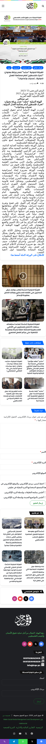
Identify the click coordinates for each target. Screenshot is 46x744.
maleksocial (23, 723)
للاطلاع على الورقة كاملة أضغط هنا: (27, 255)
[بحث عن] (43, 7)
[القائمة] (3, 7)
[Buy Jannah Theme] (23, 18)
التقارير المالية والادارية (25, 727)
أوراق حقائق (38, 68)
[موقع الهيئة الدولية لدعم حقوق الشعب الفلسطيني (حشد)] (31, 6)
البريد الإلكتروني (39, 462)
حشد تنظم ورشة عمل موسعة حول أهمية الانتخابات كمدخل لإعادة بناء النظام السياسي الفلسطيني (12, 396)
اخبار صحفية (26, 68)
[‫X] (25, 598)
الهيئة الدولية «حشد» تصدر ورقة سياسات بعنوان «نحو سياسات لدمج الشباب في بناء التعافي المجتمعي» (13, 366)
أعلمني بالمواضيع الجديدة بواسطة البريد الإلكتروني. (23, 497)
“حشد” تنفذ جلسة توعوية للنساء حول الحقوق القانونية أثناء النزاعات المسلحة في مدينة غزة (35, 396)
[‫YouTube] (20, 598)
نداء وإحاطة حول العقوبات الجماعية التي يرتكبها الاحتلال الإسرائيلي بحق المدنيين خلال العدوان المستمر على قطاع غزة (34, 573)
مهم (9, 68)
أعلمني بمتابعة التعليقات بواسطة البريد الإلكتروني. (24, 492)
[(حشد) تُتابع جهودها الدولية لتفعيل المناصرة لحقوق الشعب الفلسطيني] (34, 523)
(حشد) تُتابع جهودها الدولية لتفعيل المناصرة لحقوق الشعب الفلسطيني (34, 535)
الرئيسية (16, 68)
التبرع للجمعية (9, 727)
